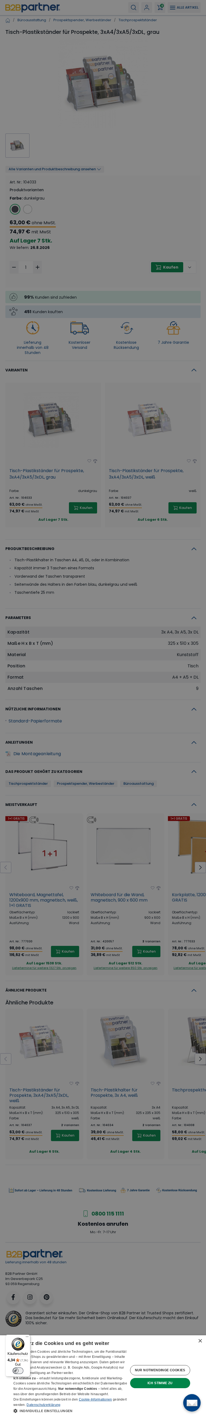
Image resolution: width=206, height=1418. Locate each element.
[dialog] (103, 1376)
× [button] (200, 1341)
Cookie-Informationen (95, 1399)
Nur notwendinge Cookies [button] (160, 1370)
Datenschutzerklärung (43, 1405)
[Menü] (27, 1338)
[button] (70, 1411)
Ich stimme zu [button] (160, 1383)
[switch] (18, 1371)
